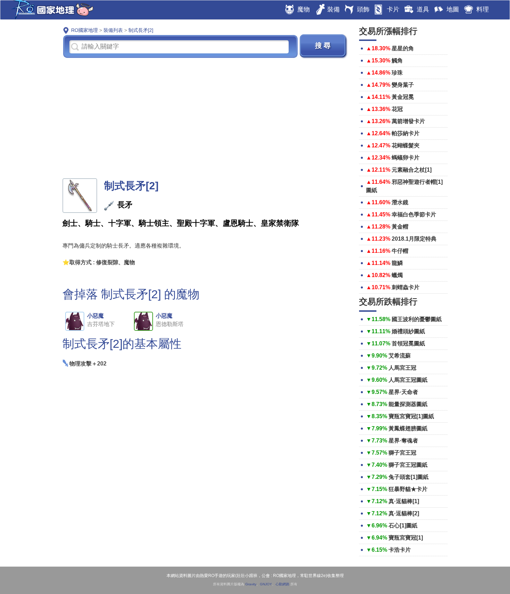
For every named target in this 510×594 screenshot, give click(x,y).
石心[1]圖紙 (403, 525)
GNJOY (266, 584)
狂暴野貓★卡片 (408, 489)
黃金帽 (400, 227)
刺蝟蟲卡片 (405, 287)
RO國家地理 (50, 9)
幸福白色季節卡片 (414, 214)
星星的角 (403, 48)
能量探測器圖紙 (408, 404)
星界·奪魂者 (403, 441)
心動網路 (282, 584)
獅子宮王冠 (402, 453)
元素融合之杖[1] (412, 170)
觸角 (397, 60)
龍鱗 (397, 263)
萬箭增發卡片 (408, 121)
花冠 (397, 109)
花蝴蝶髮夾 (405, 145)
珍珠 (397, 73)
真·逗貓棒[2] (404, 513)
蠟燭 (397, 275)
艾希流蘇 (400, 356)
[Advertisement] (205, 117)
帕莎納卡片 (405, 133)
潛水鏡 (400, 202)
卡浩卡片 (400, 550)
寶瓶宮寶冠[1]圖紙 (411, 416)
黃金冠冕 (403, 97)
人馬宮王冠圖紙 (408, 380)
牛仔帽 (400, 251)
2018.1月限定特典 (414, 239)
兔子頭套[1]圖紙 (408, 477)
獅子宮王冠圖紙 (408, 465)
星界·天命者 (403, 392)
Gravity (250, 584)
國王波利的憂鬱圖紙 (417, 319)
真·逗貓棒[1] (404, 501)
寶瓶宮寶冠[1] (406, 538)
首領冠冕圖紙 (408, 343)
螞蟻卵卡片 (405, 158)
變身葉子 (403, 85)
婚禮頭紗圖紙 (408, 331)
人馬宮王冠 (402, 368)
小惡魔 (95, 316)
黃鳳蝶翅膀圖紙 (408, 428)
